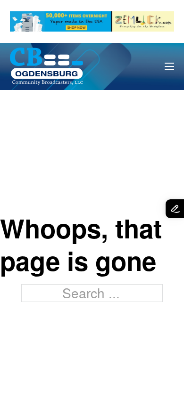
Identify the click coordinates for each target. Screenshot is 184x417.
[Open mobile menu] (169, 66)
